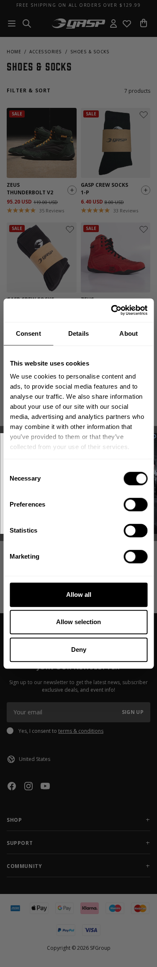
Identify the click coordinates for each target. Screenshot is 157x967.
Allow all (78, 594)
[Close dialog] (154, 436)
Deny (78, 649)
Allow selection (78, 621)
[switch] (135, 504)
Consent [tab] (28, 333)
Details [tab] (78, 333)
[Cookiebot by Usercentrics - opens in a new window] (111, 310)
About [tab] (128, 333)
